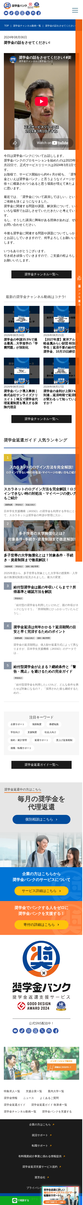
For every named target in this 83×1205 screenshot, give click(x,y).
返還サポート (41, 740)
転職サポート (40, 1145)
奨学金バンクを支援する (79, 293)
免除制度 (37, 724)
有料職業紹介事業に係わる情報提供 (40, 1156)
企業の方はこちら (40, 1124)
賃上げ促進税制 (64, 740)
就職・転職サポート (21, 748)
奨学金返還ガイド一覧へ (41, 764)
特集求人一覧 (12, 1091)
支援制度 (32, 732)
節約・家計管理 (19, 740)
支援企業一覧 (34, 1091)
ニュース (28, 1097)
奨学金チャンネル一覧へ (41, 274)
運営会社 (40, 1177)
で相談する (23, 1200)
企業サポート (18, 724)
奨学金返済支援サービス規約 (40, 1166)
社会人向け (50, 732)
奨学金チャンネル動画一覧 (20, 1111)
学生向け (15, 732)
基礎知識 (53, 724)
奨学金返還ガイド (14, 1104)
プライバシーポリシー (39, 1187)
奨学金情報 (10, 1097)
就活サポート (40, 1135)
